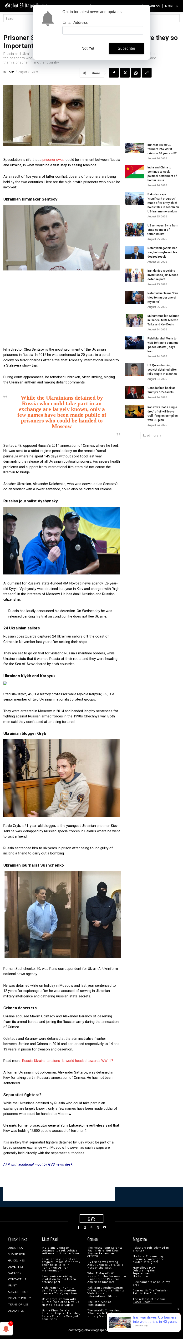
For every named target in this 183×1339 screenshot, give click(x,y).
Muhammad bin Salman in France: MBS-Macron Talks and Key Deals (163, 320)
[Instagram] (85, 1227)
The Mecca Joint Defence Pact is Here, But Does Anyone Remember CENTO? (105, 1252)
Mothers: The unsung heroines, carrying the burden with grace (148, 1259)
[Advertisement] (61, 310)
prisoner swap (53, 159)
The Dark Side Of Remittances (99, 1303)
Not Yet (87, 48)
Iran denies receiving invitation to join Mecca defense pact (162, 275)
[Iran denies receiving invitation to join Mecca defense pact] (134, 275)
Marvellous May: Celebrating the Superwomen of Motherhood (144, 1272)
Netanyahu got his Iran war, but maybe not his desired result (162, 252)
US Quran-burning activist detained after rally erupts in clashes (162, 370)
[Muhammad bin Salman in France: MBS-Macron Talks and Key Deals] (134, 320)
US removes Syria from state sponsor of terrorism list (162, 230)
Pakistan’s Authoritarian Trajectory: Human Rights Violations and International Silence (105, 1292)
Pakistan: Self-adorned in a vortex (151, 1249)
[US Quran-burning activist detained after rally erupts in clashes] (134, 369)
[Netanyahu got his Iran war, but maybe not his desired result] (134, 252)
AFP (11, 71)
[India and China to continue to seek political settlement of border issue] (134, 171)
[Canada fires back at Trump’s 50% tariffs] (134, 392)
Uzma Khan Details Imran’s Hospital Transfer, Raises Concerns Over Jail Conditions (61, 1314)
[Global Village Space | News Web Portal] (26, 5)
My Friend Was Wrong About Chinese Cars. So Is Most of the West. (105, 1265)
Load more (150, 435)
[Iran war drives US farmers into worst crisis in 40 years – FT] (134, 148)
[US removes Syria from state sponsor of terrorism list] (134, 229)
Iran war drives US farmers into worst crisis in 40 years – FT (162, 149)
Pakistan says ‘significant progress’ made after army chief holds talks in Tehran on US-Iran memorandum (163, 203)
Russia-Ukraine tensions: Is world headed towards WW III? (67, 1061)
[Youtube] (104, 1227)
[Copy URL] (147, 73)
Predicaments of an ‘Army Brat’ (151, 1283)
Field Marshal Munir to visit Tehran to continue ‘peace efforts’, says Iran (59, 1290)
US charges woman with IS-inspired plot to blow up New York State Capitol (60, 1302)
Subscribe (126, 48)
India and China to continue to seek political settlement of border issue (61, 1251)
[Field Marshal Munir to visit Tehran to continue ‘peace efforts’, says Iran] (134, 342)
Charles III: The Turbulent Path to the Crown (151, 1292)
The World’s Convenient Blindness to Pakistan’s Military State (104, 1313)
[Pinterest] (91, 1227)
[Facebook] (114, 73)
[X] (125, 73)
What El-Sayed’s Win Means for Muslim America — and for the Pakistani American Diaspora (106, 1277)
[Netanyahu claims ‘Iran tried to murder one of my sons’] (134, 297)
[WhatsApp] (136, 73)
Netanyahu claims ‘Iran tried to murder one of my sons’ (162, 298)
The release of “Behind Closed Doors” (149, 1300)
